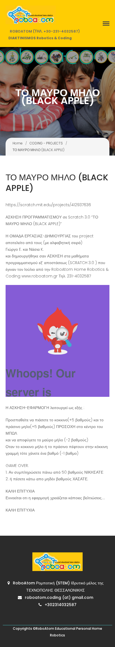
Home (18, 143)
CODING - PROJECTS (46, 143)
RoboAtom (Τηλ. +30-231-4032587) (45, 31)
